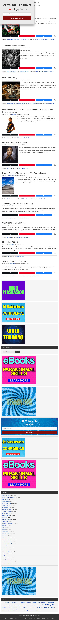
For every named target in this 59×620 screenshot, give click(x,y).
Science (18, 71)
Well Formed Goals (42, 198)
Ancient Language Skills (6, 545)
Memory (14, 71)
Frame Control (36, 103)
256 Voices (3, 602)
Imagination (51, 71)
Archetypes (38, 71)
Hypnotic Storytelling (48, 605)
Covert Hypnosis (35, 602)
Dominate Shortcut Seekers (7, 523)
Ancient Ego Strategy (6, 559)
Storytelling (23, 72)
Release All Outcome (6, 501)
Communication (37, 39)
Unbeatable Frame (5, 521)
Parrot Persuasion (5, 553)
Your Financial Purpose (6, 513)
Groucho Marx (8, 104)
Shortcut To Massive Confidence (8, 497)
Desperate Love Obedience (7, 561)
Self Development (23, 71)
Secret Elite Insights (6, 515)
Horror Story (29, 605)
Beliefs (24, 39)
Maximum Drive (5, 531)
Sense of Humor (32, 104)
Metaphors (31, 607)
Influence (4, 607)
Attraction (13, 602)
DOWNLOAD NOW (17, 18)
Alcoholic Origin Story (6, 495)
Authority (20, 39)
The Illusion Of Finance (6, 511)
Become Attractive (19, 237)
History (47, 71)
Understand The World (6, 505)
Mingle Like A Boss (5, 499)
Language (11, 607)
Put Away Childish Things (6, 503)
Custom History (43, 71)
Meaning (27, 198)
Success (27, 168)
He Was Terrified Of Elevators (15, 142)
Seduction (9, 237)
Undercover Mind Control (6, 563)
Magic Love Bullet (5, 557)
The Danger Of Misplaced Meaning (17, 203)
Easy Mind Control (5, 547)
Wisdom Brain (4, 517)
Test (24, 137)
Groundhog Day (51, 39)
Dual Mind (42, 602)
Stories (19, 72)
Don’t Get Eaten (5, 507)
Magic (19, 607)
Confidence (52, 103)
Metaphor (26, 607)
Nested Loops (49, 607)
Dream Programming (44, 39)
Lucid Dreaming (5, 40)
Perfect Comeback (19, 40)
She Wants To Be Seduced (14, 223)
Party (15, 104)
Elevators (19, 168)
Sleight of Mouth (36, 275)
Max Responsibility (5, 537)
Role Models (15, 72)
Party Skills (19, 104)
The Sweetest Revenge (6, 541)
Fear (8, 168)
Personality (8, 72)
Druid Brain (4, 527)
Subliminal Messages (31, 610)
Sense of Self (28, 71)
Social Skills (21, 610)
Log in (39, 615)
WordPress (35, 615)
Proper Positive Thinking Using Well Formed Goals (24, 173)
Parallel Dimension (11, 40)
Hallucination (23, 605)
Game (11, 137)
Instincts (7, 607)
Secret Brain (4, 525)
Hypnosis (10, 168)
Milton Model (25, 275)
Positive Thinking (32, 198)
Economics (46, 602)
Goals (8, 198)
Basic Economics (10, 71)
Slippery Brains (4, 555)
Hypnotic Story (38, 605)
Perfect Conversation (26, 40)
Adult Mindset (9, 39)
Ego (10, 218)
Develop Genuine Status (6, 509)
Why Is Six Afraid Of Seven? (14, 261)
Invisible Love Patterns (6, 539)
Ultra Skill (4, 529)
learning (14, 607)
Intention (11, 198)
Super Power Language (6, 551)
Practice (31, 40)
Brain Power (19, 103)
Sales (8, 256)
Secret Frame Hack (5, 533)
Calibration (27, 39)
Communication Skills (30, 103)
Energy (9, 605)
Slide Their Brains (5, 549)
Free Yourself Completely (7, 543)
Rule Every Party (9, 78)
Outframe (18, 137)
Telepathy (39, 610)
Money (43, 607)
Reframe (35, 40)
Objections (16, 256)
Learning (14, 198)
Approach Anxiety (15, 39)
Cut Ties (3, 535)
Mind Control (39, 607)
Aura (13, 103)
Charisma (23, 103)
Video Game (28, 137)
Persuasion (4, 610)
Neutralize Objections (11, 242)
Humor (13, 104)
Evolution (11, 605)
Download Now (29, 432)
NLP (17, 198)
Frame (24, 198)
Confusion (4, 104)
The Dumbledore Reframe (13, 46)
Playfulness (23, 104)
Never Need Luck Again (6, 519)
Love (17, 607)
